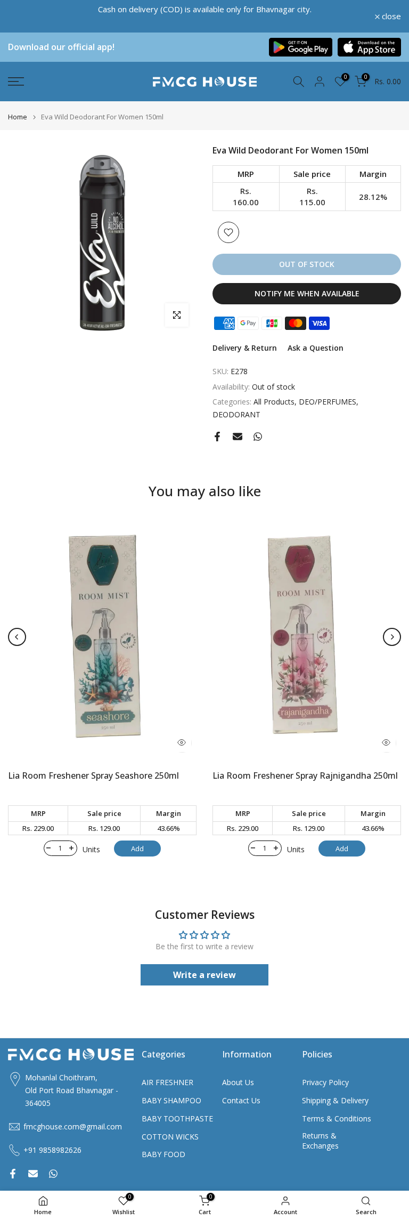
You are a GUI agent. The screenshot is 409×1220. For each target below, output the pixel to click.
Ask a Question (315, 348)
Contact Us (241, 1100)
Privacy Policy (325, 1082)
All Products (274, 402)
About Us (238, 1082)
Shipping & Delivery (335, 1100)
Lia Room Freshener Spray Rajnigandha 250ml (305, 776)
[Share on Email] (237, 436)
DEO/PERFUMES (327, 402)
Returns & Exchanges (320, 1140)
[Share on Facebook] (217, 436)
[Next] (392, 637)
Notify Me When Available (307, 293)
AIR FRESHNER (167, 1082)
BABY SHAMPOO (171, 1100)
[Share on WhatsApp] (258, 436)
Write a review (204, 975)
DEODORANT (236, 414)
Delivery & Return (244, 348)
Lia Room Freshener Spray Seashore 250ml (93, 776)
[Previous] (17, 637)
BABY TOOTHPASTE (177, 1118)
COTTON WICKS (170, 1137)
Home (17, 117)
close (23, 16)
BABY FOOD (163, 1154)
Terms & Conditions (336, 1118)
